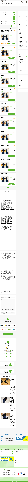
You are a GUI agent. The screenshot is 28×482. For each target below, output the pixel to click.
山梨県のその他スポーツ (10, 202)
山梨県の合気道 (6, 200)
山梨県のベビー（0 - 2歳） (4, 217)
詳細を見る (11, 43)
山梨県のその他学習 (3, 209)
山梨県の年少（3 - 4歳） (10, 217)
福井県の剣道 (12, 227)
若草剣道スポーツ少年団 (6, 145)
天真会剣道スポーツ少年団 (6, 61)
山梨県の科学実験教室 (3, 204)
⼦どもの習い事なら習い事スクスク (14, 481)
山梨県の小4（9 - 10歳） (9, 220)
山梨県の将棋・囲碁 (12, 207)
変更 (13, 12)
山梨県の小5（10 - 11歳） (4, 221)
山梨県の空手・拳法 (8, 199)
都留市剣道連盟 (4, 173)
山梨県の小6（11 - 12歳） (10, 221)
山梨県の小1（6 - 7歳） (3, 219)
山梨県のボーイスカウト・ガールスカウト (5, 205)
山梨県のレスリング (8, 201)
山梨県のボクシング (3, 201)
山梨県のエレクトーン (12, 209)
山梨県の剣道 (2, 200)
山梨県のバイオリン (12, 210)
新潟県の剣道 (2, 227)
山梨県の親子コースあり (3, 223)
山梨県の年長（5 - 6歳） (9, 218)
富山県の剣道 (5, 227)
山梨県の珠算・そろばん (8, 206)
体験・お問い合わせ (4, 43)
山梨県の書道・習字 (3, 206)
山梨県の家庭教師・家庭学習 (4, 208)
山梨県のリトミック (7, 210)
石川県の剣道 (9, 227)
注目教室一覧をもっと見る (8, 333)
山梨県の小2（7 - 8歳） (9, 219)
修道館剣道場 (3, 103)
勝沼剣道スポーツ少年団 (6, 159)
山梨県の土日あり (3, 222)
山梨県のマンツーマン (9, 223)
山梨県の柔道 (12, 199)
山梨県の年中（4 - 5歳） (3, 218)
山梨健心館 (3, 117)
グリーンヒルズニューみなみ (7, 89)
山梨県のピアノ (7, 209)
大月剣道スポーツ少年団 (6, 47)
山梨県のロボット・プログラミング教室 (5, 207)
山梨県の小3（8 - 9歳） (3, 220)
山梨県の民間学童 (10, 208)
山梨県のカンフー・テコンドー (4, 202)
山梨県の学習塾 (8, 203)
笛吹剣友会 (3, 75)
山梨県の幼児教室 (12, 203)
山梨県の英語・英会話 (3, 203)
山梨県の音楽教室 (3, 210)
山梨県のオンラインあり (8, 222)
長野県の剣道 (5, 228)
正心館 (2, 131)
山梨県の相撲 (9, 200)
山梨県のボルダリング (3, 199)
